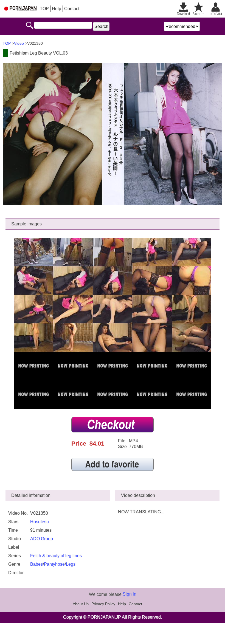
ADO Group (41, 538)
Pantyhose (54, 564)
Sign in (129, 594)
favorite (198, 8)
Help (56, 8)
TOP (44, 8)
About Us (81, 604)
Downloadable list (183, 8)
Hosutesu (39, 521)
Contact (71, 8)
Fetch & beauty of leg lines (56, 555)
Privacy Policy (103, 604)
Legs (70, 564)
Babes (36, 564)
